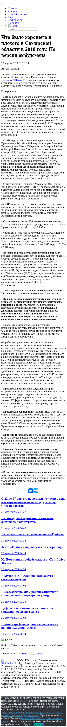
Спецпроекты (15, 20)
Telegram (39, 653)
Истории (13, 11)
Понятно (39, 724)
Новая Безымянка (17, 14)
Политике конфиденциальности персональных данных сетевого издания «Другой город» (32, 714)
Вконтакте (27, 653)
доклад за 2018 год (11, 80)
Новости (12, 8)
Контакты (13, 22)
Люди (11, 17)
